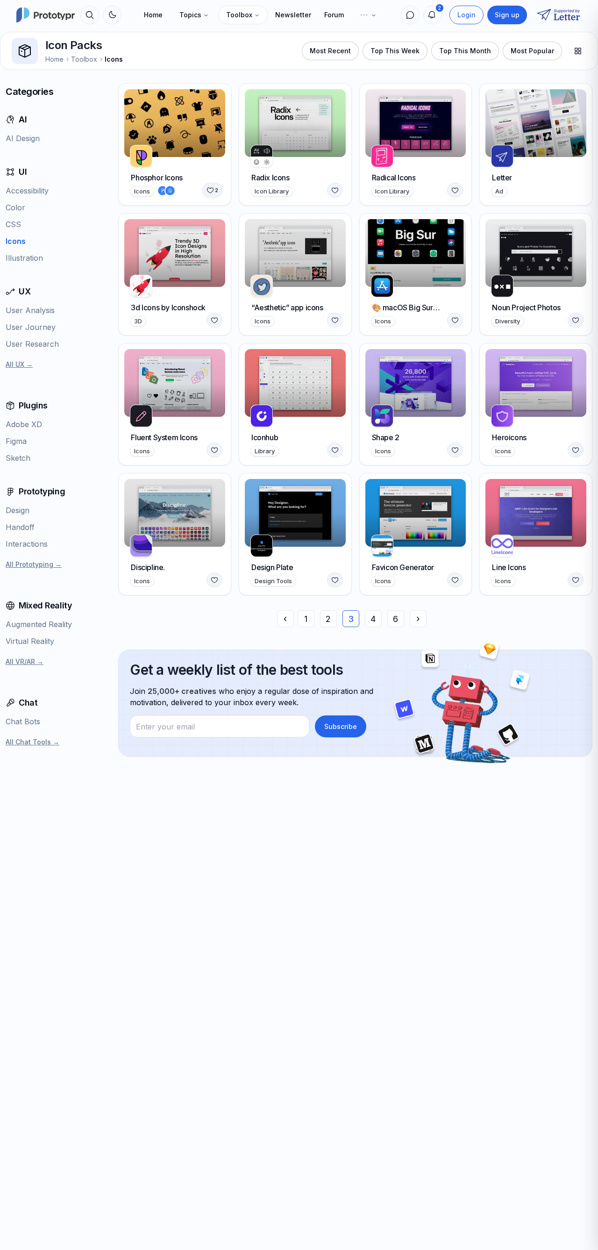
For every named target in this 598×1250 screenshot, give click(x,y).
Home (153, 15)
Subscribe (340, 726)
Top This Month (465, 51)
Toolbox (239, 15)
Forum (334, 15)
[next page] (418, 618)
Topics (190, 15)
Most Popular (532, 51)
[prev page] (285, 618)
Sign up (507, 15)
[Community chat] (410, 15)
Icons (114, 59)
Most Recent (330, 51)
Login (466, 15)
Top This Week (395, 51)
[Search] (89, 15)
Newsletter (293, 15)
